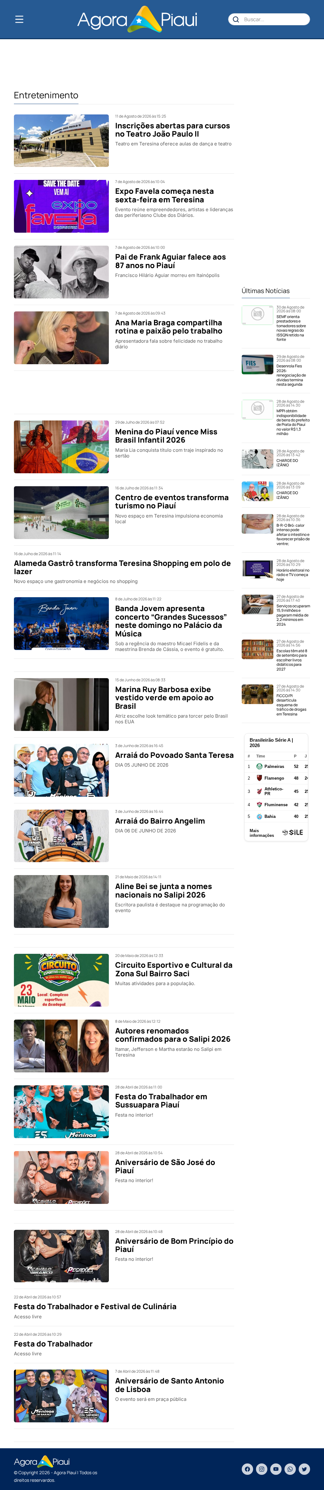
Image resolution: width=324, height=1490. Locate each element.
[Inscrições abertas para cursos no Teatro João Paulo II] (61, 140)
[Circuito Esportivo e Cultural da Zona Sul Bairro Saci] (61, 980)
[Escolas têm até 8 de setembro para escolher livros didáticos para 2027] (257, 655)
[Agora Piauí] (137, 19)
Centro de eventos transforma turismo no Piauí (172, 501)
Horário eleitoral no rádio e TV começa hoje (293, 574)
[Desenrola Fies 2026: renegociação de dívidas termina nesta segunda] (257, 371)
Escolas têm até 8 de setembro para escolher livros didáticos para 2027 (292, 660)
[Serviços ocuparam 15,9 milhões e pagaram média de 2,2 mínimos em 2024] (257, 611)
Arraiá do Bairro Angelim (160, 820)
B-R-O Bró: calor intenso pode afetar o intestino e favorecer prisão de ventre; (293, 534)
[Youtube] (276, 1469)
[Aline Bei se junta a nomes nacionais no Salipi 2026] (61, 901)
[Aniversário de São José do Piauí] (61, 1177)
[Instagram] (261, 1469)
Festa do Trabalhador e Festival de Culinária (95, 1306)
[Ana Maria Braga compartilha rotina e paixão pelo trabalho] (61, 337)
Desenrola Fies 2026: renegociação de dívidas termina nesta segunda (291, 375)
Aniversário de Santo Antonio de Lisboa (169, 1384)
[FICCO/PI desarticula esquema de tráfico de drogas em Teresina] (257, 700)
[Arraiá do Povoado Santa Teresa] (61, 770)
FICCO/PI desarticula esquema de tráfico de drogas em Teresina (291, 705)
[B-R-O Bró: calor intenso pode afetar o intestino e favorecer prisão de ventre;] (257, 530)
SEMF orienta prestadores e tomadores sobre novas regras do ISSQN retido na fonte (291, 328)
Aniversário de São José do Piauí (165, 1166)
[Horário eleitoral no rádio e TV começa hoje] (257, 570)
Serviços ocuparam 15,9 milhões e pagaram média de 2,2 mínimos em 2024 (293, 615)
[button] (30, 19)
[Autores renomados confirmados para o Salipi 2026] (61, 1046)
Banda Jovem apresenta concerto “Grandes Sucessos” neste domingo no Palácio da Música (171, 620)
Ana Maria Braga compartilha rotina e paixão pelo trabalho (168, 326)
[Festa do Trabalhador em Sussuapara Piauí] (61, 1111)
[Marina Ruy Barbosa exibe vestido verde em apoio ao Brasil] (61, 704)
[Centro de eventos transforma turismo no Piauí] (61, 512)
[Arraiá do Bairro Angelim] (61, 836)
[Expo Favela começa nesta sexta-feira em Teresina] (61, 206)
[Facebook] (247, 1469)
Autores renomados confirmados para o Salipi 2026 (173, 1034)
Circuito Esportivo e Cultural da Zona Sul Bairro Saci (174, 969)
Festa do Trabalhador (53, 1343)
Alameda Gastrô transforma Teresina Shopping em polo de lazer (122, 567)
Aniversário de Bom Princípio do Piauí (174, 1245)
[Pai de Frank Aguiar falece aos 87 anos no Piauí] (61, 272)
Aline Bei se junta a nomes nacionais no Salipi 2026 (163, 890)
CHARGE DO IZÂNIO (287, 463)
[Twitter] (304, 1469)
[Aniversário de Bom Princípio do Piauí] (61, 1256)
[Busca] (236, 19)
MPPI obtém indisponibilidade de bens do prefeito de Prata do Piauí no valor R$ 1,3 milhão (293, 422)
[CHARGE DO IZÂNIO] (257, 459)
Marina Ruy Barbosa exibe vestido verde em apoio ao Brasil (164, 697)
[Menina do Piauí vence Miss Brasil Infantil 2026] (61, 446)
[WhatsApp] (290, 1469)
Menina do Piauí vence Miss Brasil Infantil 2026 (166, 435)
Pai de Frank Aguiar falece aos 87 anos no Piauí (170, 260)
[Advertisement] (162, 63)
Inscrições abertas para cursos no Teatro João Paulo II (172, 129)
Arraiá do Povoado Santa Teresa (174, 755)
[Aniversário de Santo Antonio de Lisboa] (61, 1396)
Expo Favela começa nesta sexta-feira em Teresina (164, 195)
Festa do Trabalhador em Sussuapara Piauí (161, 1100)
